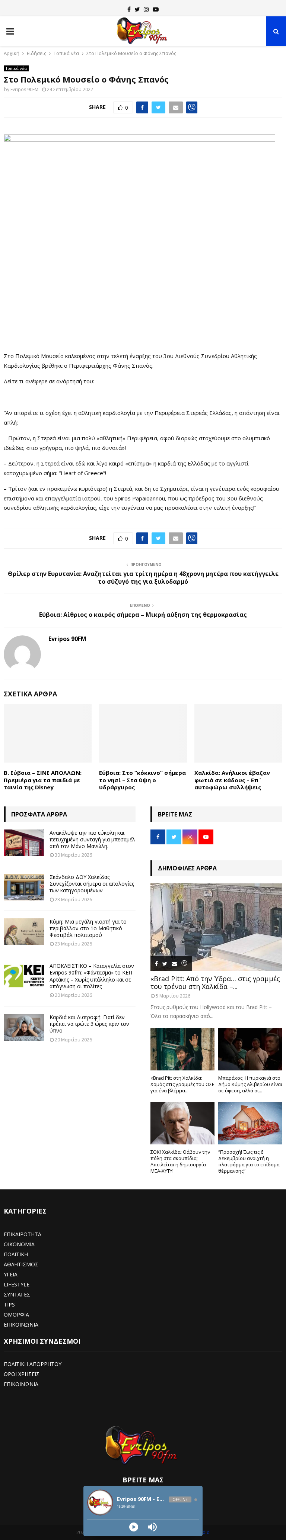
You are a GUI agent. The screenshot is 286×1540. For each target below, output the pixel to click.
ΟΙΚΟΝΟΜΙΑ (19, 1244)
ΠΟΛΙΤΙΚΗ (16, 1254)
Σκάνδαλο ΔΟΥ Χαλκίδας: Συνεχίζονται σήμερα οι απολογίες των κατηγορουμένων (92, 883)
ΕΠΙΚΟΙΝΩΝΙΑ (21, 1324)
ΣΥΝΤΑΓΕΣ (17, 1294)
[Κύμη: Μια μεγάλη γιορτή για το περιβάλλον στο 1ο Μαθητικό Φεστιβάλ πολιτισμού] (24, 931)
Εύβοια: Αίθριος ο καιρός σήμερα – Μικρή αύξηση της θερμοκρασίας (143, 614)
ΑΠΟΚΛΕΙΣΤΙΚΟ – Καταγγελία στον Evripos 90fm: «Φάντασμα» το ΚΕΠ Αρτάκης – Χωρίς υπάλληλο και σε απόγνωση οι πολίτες (92, 976)
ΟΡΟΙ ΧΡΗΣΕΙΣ (21, 1374)
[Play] (133, 1527)
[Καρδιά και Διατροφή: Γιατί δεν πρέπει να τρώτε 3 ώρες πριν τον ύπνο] (24, 1027)
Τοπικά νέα (16, 68)
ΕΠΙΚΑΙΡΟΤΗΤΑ (22, 1234)
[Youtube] (156, 9)
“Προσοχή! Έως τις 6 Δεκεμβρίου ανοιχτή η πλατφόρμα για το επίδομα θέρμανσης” (249, 1161)
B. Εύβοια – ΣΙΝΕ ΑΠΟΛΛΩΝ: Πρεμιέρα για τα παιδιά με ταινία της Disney (43, 780)
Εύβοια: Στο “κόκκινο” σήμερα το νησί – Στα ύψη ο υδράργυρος (142, 780)
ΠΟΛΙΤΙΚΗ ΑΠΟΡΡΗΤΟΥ (32, 1363)
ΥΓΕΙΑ (11, 1274)
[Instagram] (146, 9)
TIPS (9, 1304)
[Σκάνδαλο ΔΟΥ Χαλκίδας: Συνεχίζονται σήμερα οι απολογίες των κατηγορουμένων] (24, 887)
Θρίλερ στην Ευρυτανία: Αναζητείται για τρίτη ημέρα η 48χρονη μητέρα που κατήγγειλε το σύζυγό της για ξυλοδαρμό (143, 578)
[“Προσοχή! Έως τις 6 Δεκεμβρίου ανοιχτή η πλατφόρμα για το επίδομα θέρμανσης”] (250, 1123)
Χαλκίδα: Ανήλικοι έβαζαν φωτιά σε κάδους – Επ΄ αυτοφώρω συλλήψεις (232, 780)
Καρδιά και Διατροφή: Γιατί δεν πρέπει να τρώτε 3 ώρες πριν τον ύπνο (89, 1024)
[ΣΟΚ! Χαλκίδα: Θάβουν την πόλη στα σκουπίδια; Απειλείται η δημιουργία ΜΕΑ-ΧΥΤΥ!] (182, 1123)
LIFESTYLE (16, 1284)
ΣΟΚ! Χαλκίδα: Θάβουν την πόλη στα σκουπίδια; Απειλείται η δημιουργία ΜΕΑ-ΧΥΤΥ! (180, 1161)
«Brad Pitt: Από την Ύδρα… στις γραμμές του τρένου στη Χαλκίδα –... (215, 982)
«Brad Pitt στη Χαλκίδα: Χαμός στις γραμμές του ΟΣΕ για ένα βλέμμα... (182, 1084)
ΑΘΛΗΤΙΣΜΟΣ (21, 1264)
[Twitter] (137, 9)
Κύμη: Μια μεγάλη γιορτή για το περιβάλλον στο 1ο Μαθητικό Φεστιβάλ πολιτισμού (88, 928)
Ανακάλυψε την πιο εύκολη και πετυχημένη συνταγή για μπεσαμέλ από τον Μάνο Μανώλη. (92, 839)
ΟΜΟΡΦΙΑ (16, 1314)
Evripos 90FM (24, 89)
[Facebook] (129, 9)
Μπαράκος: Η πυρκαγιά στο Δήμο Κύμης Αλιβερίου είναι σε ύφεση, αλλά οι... (250, 1084)
